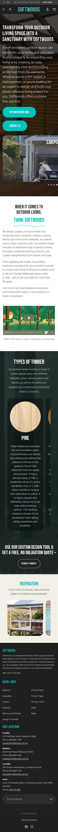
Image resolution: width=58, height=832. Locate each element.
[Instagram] (8, 2)
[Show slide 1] (48, 184)
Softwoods (32, 813)
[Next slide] (44, 464)
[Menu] (3, 9)
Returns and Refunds (11, 713)
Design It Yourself (29, 563)
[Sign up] (51, 799)
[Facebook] (4, 2)
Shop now (47, 2)
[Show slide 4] (56, 184)
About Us (6, 690)
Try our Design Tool (19, 112)
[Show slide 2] (51, 184)
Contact (5, 702)
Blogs (33, 713)
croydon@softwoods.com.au (15, 743)
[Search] (10, 9)
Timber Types (37, 696)
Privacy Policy (37, 690)
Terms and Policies (29, 820)
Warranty (6, 708)
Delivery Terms (37, 702)
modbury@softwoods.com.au (15, 758)
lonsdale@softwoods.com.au (15, 774)
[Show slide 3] (54, 184)
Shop (33, 708)
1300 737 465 (14, 789)
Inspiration (7, 696)
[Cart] (54, 9)
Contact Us (14, 126)
